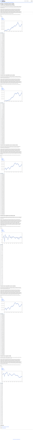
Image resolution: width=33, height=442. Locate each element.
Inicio (1, 2)
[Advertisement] (28, 7)
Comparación (3, 18)
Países (2, 2)
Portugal (4, 2)
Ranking (2, 159)
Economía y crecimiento (7, 2)
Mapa (2, 87)
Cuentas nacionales (12, 2)
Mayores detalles (3, 19)
